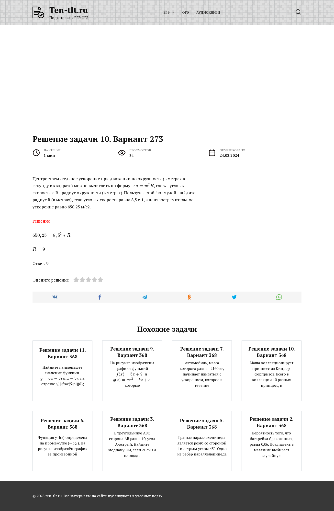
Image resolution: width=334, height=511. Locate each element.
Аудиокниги (208, 12)
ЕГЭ (167, 12)
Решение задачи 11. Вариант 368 (62, 353)
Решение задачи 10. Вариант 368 (271, 352)
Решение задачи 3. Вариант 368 (132, 422)
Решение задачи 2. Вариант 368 (271, 422)
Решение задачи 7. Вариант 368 (202, 352)
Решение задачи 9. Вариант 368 (132, 352)
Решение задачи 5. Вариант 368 (202, 423)
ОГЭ (185, 12)
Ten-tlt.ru (68, 10)
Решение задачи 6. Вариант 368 (62, 423)
